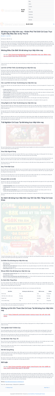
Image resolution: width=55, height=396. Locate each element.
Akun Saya (31, 17)
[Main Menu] (54, 24)
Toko (30, 9)
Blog (30, 1)
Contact (30, 6)
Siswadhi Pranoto (41, 393)
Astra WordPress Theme (33, 393)
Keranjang (31, 11)
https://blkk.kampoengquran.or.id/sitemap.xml (14, 381)
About (30, 4)
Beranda (30, 19)
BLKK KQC (23, 10)
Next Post (47, 387)
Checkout (31, 14)
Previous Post (8, 387)
